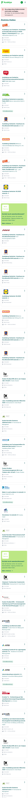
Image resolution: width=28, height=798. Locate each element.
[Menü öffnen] (25, 2)
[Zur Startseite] (6, 2)
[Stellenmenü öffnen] (24, 24)
